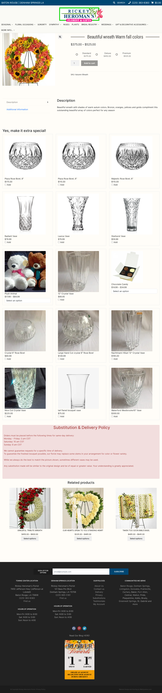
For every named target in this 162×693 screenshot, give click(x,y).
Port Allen (142, 592)
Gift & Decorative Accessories (131, 24)
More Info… (7, 30)
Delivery (99, 592)
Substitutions (99, 598)
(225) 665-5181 (63, 595)
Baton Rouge (126, 586)
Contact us (99, 589)
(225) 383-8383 (27, 598)
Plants (75, 24)
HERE (86, 635)
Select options (30, 538)
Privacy (99, 595)
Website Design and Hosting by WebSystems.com (135, 689)
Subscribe (119, 571)
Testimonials (99, 601)
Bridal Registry (89, 24)
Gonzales (134, 589)
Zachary (126, 592)
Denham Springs (141, 586)
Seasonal (6, 24)
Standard (86, 53)
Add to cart (89, 63)
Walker (136, 595)
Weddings (106, 24)
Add (8, 184)
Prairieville (145, 589)
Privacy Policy (40, 689)
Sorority (42, 24)
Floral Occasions (24, 24)
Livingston (124, 589)
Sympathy (54, 24)
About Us (99, 586)
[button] (60, 37)
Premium (127, 53)
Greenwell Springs (127, 601)
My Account (99, 604)
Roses (66, 24)
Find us (27, 601)
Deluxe (107, 53)
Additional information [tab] (17, 109)
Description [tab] (12, 102)
